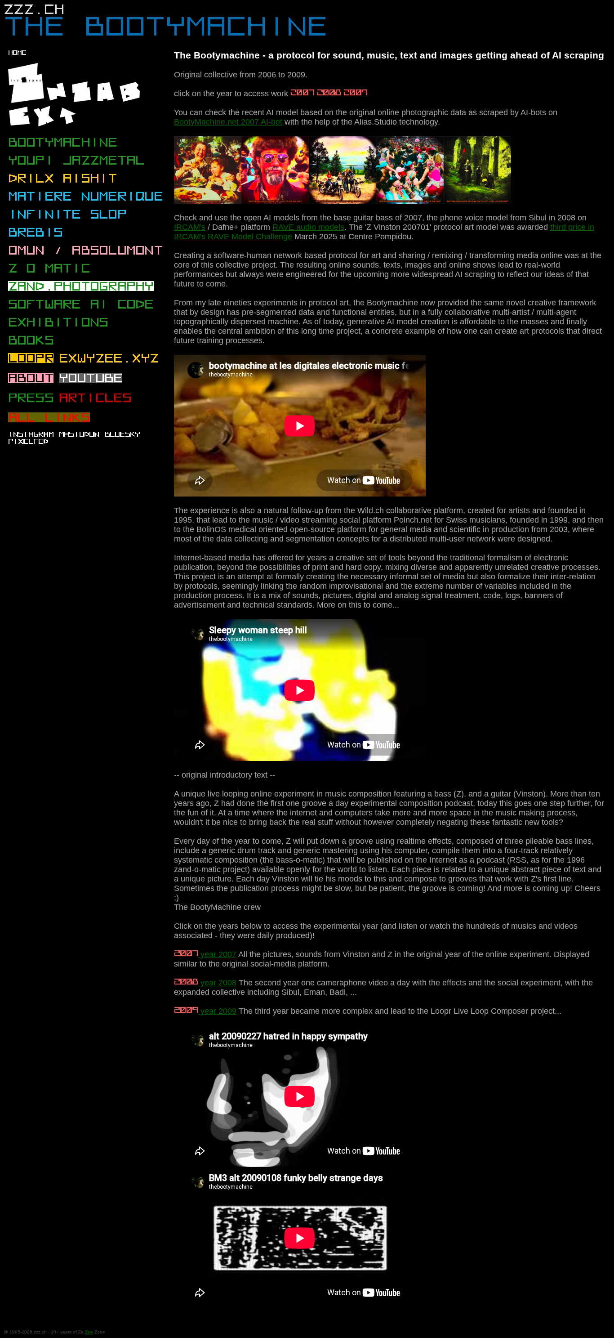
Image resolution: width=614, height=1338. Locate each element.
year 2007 (217, 954)
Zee (89, 1331)
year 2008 (217, 982)
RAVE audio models (308, 227)
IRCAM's (189, 227)
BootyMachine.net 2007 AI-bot (228, 121)
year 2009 (217, 1011)
